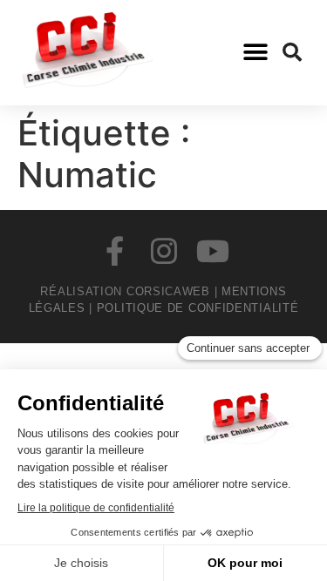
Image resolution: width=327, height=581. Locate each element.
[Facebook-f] (115, 251)
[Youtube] (213, 251)
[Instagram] (164, 251)
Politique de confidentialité (198, 307)
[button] (255, 52)
